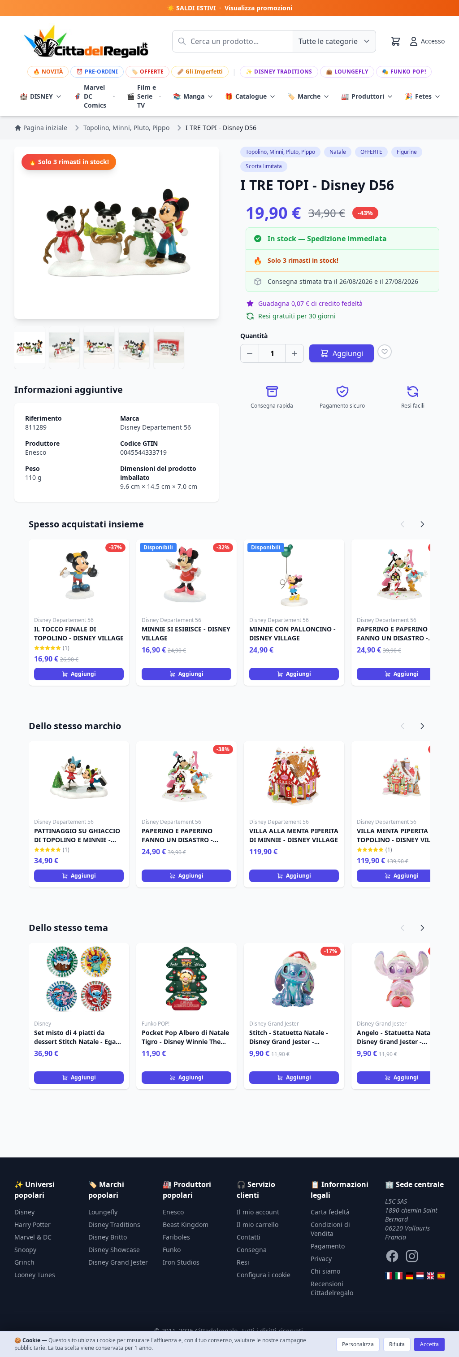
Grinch (24, 1262)
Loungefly (347, 71)
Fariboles (176, 1237)
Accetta (429, 1344)
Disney (24, 1212)
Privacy (321, 1258)
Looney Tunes (34, 1274)
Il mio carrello (257, 1224)
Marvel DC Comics (90, 96)
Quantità (254, 335)
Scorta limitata (264, 166)
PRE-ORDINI (97, 71)
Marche (303, 96)
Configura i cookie (263, 1274)
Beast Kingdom (185, 1224)
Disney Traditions (279, 71)
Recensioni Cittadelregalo (332, 1288)
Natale (337, 152)
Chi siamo (325, 1271)
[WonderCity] (409, 1275)
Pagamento (328, 1246)
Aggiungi (83, 674)
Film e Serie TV (141, 96)
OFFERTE (147, 71)
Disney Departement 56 (155, 427)
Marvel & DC (33, 1237)
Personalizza (358, 1344)
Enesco (35, 452)
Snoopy (25, 1249)
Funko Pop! (404, 71)
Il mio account (258, 1212)
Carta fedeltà (330, 1212)
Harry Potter (32, 1224)
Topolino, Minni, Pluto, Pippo (280, 152)
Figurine (407, 152)
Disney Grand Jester (118, 1262)
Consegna (252, 1249)
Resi (243, 1262)
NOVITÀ (48, 71)
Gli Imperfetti (200, 71)
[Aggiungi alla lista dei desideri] (384, 351)
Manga (188, 96)
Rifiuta (397, 1344)
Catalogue (246, 96)
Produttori (362, 96)
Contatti (248, 1237)
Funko (172, 1249)
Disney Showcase (114, 1249)
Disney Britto (107, 1237)
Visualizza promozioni (258, 8)
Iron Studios (181, 1262)
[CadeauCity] (388, 1275)
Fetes (418, 96)
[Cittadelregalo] (399, 1275)
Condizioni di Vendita (330, 1229)
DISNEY (36, 96)
